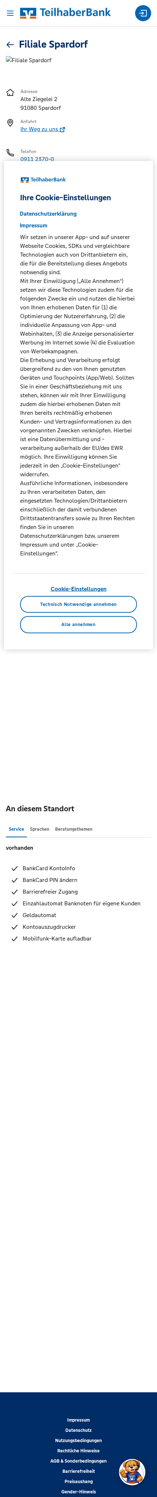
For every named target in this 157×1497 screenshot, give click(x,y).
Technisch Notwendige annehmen (78, 604)
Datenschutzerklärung (48, 213)
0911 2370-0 (37, 159)
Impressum (78, 1420)
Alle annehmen (78, 625)
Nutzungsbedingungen (78, 1441)
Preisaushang (79, 1482)
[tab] (16, 828)
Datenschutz (78, 1430)
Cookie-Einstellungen (79, 588)
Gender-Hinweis (78, 1492)
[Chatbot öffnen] (132, 1472)
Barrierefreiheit (78, 1471)
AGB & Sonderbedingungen (78, 1461)
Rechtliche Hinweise (78, 1451)
